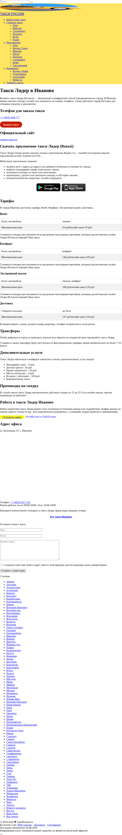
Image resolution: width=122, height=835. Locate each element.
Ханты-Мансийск (16, 790)
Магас (9, 682)
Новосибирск (13, 704)
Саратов (10, 747)
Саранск (10, 745)
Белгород (11, 596)
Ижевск (10, 639)
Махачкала (12, 687)
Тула (8, 773)
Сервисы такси (14, 22)
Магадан (11, 679)
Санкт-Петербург (15, 742)
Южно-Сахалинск (16, 808)
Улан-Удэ (11, 779)
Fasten (16, 39)
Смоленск (11, 756)
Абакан (10, 581)
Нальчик (11, 696)
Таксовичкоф (20, 65)
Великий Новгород (16, 607)
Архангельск (13, 587)
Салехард (11, 736)
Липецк (10, 676)
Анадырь (11, 584)
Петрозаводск (13, 722)
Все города (12, 816)
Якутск (10, 810)
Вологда (10, 621)
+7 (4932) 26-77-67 (20, 502)
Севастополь (13, 750)
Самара (10, 739)
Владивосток (13, 610)
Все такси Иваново (61, 516)
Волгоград (12, 619)
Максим (17, 28)
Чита (9, 802)
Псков (9, 727)
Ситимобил (19, 31)
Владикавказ (13, 613)
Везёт (16, 36)
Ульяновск (12, 782)
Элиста (10, 805)
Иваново (11, 636)
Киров (9, 659)
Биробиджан (13, 598)
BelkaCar (17, 79)
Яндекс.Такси (20, 48)
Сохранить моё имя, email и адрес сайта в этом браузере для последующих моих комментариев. (55, 565)
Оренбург (11, 713)
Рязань (9, 733)
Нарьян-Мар (13, 699)
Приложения (13, 42)
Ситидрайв (19, 77)
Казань (10, 647)
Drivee (16, 54)
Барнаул (10, 593)
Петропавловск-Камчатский (21, 724)
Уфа (8, 785)
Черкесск (11, 799)
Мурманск (12, 693)
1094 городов (24, 825)
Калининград (13, 650)
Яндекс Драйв (20, 71)
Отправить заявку (12, 417)
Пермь (9, 719)
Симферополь (13, 753)
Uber (15, 25)
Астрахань (12, 590)
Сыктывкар (12, 762)
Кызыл (10, 673)
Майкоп (10, 684)
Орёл (9, 710)
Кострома (11, 661)
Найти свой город (16, 19)
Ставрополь (12, 759)
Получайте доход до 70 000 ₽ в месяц (41, 416)
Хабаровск (12, 787)
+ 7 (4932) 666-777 (10, 117)
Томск (9, 770)
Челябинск (12, 796)
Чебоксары (12, 793)
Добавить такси (14, 82)
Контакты (39, 825)
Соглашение (54, 825)
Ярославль (12, 813)
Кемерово (11, 656)
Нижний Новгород (16, 702)
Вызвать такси (11, 124)
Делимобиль (19, 74)
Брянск (10, 604)
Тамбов (10, 765)
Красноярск (12, 667)
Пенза (9, 716)
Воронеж (11, 624)
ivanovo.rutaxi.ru (8, 139)
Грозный (11, 630)
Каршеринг (12, 68)
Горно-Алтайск (14, 627)
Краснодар (12, 664)
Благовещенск (14, 601)
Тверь (9, 767)
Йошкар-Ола (13, 644)
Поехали (17, 34)
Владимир (11, 616)
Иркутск (11, 641)
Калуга (10, 653)
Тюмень (10, 776)
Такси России (12, 14)
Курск (9, 670)
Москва (10, 690)
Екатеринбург (13, 633)
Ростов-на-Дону (15, 730)
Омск (9, 707)
